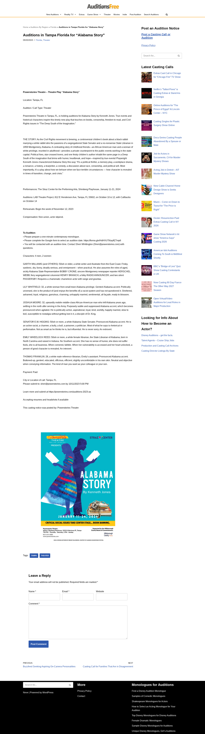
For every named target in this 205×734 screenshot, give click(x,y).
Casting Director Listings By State (158, 351)
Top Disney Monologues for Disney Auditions (154, 715)
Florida (53, 27)
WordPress (47, 692)
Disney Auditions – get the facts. (157, 335)
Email (65, 591)
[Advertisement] (78, 69)
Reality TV (68, 14)
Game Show (92, 14)
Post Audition (135, 14)
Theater (107, 14)
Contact (81, 696)
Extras (82, 14)
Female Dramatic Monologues (147, 720)
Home (25, 27)
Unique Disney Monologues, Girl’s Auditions (153, 731)
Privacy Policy (148, 45)
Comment (34, 603)
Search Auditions (151, 14)
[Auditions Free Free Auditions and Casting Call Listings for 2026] (102, 6)
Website (100, 591)
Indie (125, 14)
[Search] (167, 14)
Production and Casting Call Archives (159, 346)
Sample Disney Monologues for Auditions (152, 726)
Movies (117, 14)
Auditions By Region (39, 27)
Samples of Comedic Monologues (148, 696)
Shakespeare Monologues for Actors (150, 701)
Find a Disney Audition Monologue (149, 691)
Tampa (34, 556)
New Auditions (52, 14)
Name (32, 591)
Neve (25, 692)
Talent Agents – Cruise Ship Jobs (157, 340)
